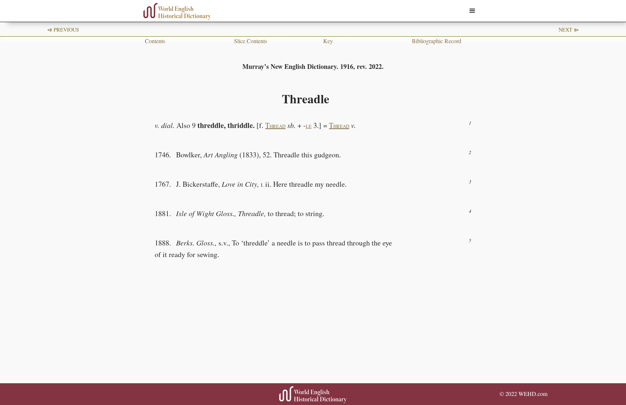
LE (309, 126)
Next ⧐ (569, 29)
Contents (155, 41)
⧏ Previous (63, 29)
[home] (177, 11)
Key (328, 41)
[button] (472, 11)
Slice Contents (250, 41)
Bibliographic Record (436, 41)
